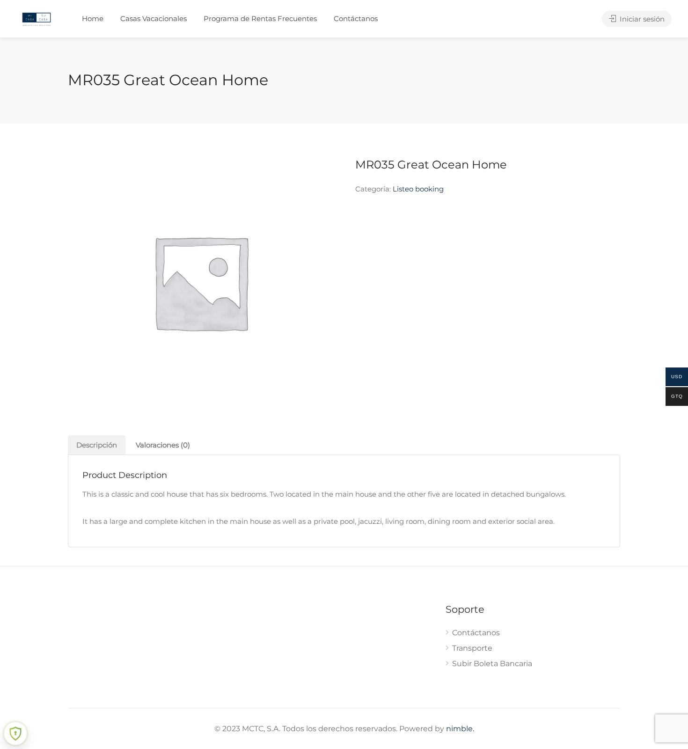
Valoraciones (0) (163, 445)
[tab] (96, 445)
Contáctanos (356, 18)
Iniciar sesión (641, 19)
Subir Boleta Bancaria (492, 663)
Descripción (96, 445)
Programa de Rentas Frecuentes (260, 18)
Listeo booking (418, 188)
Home (92, 18)
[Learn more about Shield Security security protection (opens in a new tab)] (15, 733)
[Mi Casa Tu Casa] (36, 18)
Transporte (472, 648)
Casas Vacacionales (153, 18)
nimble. (460, 728)
